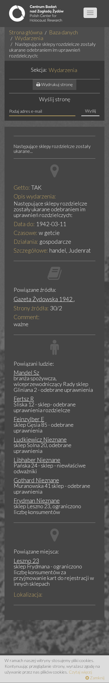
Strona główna (25, 32)
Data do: (24, 224)
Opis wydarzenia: (35, 196)
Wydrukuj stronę (56, 84)
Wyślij (90, 110)
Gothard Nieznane (36, 480)
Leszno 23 (26, 560)
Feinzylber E (29, 419)
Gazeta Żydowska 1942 (44, 298)
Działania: (26, 241)
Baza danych (63, 32)
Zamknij (96, 677)
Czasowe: (26, 233)
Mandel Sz (26, 372)
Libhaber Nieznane (37, 459)
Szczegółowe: (31, 250)
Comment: (27, 317)
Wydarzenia (29, 38)
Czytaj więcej (80, 671)
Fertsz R (24, 398)
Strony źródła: (31, 308)
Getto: (22, 187)
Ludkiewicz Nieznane (40, 439)
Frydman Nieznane (37, 500)
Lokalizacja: (28, 594)
